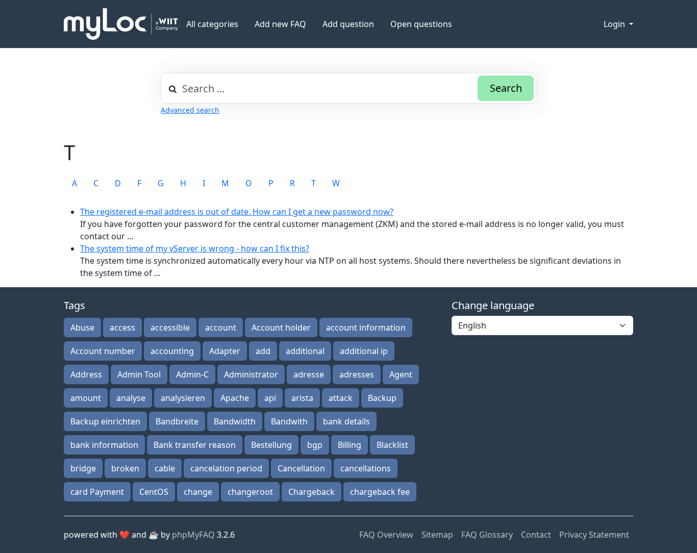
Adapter (224, 351)
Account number (102, 351)
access (122, 327)
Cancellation (301, 468)
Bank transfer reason (195, 444)
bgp (314, 444)
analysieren (183, 398)
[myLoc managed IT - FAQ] (121, 24)
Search (506, 88)
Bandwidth (235, 421)
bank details (346, 421)
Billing (349, 444)
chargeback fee (380, 491)
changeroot (250, 491)
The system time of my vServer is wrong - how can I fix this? (194, 248)
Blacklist (392, 444)
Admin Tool (139, 374)
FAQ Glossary (487, 534)
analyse (130, 398)
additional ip (364, 351)
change (198, 491)
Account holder (281, 327)
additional (305, 351)
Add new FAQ (280, 24)
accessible (170, 327)
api (270, 398)
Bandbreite (177, 421)
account (220, 327)
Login (615, 24)
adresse (308, 374)
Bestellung (271, 444)
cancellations (365, 468)
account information (366, 327)
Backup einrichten (105, 421)
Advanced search (190, 110)
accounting (172, 351)
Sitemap (437, 534)
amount (85, 398)
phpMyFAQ (193, 534)
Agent (400, 374)
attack (341, 398)
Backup (382, 398)
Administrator (251, 374)
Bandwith (289, 421)
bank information (104, 444)
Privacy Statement (594, 534)
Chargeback (311, 491)
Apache (234, 398)
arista (302, 398)
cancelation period (226, 468)
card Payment (97, 491)
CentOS (153, 491)
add (263, 351)
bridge (83, 468)
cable (165, 468)
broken (125, 468)
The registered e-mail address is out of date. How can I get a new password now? (236, 211)
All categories (212, 24)
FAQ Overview (386, 534)
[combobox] (348, 88)
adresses (356, 374)
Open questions (421, 24)
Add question (348, 24)
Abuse (82, 327)
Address (86, 374)
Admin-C (192, 374)
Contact (536, 534)
